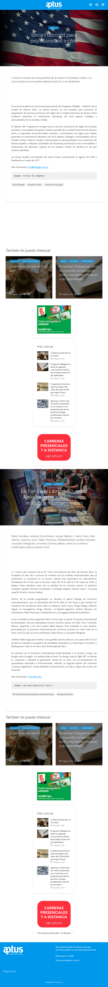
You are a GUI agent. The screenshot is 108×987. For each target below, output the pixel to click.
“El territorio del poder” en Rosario (54, 933)
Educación (54, 28)
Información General (30, 261)
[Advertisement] (54, 93)
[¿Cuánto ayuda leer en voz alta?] (29, 277)
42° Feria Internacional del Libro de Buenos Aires (33, 694)
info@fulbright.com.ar (38, 167)
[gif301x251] (54, 447)
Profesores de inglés (54, 184)
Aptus (61, 982)
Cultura (48, 484)
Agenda (63, 261)
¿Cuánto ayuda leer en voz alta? (28, 268)
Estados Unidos (35, 184)
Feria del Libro (35, 676)
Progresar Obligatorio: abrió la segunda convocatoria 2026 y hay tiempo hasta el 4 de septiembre (79, 273)
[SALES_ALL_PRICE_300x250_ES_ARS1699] (54, 319)
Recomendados (87, 261)
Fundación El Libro (65, 694)
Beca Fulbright (18, 184)
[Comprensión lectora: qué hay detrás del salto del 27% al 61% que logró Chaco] (42, 386)
